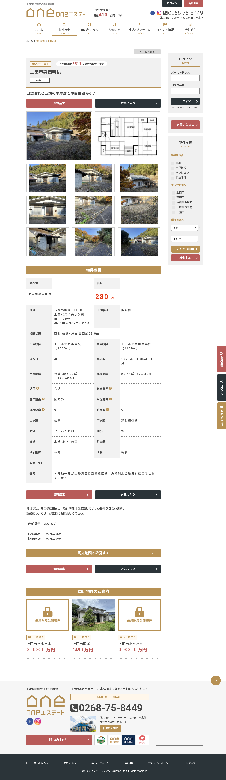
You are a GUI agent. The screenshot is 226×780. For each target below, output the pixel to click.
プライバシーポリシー (158, 763)
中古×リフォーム (100, 763)
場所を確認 (111, 728)
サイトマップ (188, 763)
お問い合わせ (185, 124)
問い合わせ (58, 740)
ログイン (172, 3)
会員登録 (193, 3)
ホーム (29, 41)
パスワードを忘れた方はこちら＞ (185, 108)
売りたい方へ (71, 763)
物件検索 (40, 41)
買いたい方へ (41, 763)
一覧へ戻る (148, 51)
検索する (185, 257)
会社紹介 (129, 763)
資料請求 (59, 103)
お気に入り (128, 103)
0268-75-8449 (185, 13)
